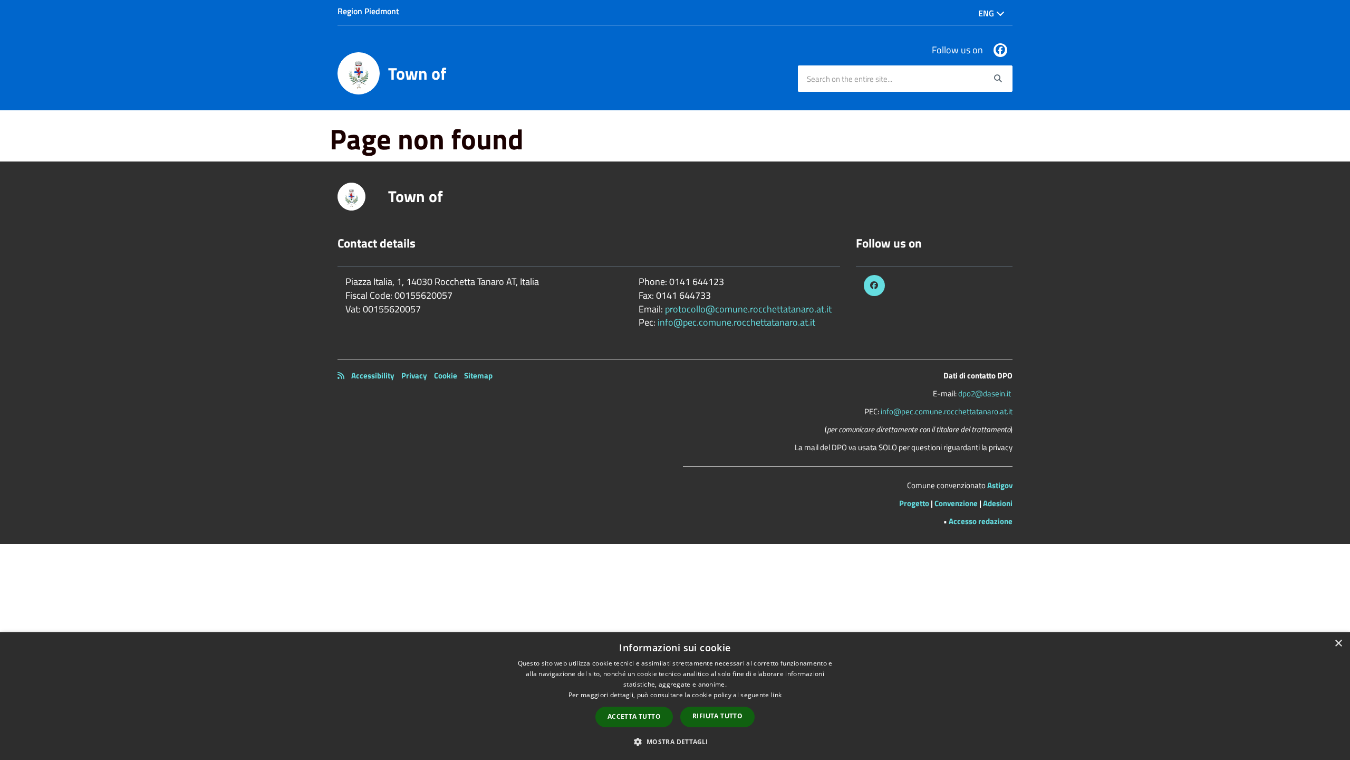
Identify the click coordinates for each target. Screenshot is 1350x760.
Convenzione (956, 503)
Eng (987, 13)
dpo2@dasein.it (984, 393)
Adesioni (997, 503)
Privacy (414, 375)
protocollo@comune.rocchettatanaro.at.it (748, 309)
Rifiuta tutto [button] (717, 715)
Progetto (914, 503)
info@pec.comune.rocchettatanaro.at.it (736, 322)
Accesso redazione (980, 521)
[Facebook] (1000, 50)
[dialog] (675, 696)
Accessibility (372, 375)
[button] (675, 741)
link (776, 694)
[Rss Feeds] (341, 375)
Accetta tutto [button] (634, 716)
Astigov (999, 485)
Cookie (445, 375)
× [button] (1338, 644)
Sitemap (478, 375)
